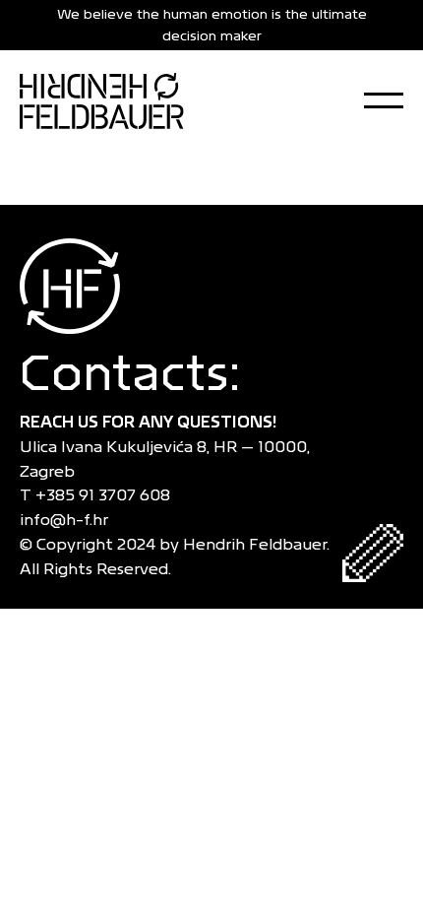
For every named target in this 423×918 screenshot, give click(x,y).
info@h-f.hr (68, 519)
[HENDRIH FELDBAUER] (102, 100)
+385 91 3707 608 (106, 495)
